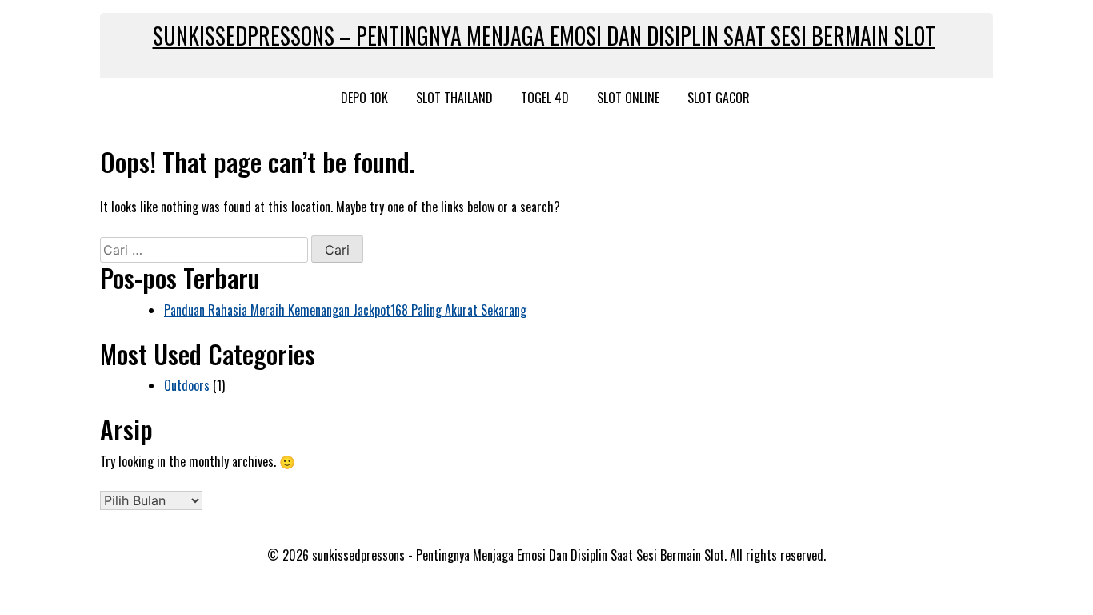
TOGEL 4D (545, 97)
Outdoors (187, 385)
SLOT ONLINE (628, 97)
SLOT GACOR (718, 97)
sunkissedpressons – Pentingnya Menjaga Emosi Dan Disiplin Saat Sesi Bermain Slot (544, 35)
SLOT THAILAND (454, 97)
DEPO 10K (364, 97)
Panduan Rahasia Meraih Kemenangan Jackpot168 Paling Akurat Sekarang (345, 310)
